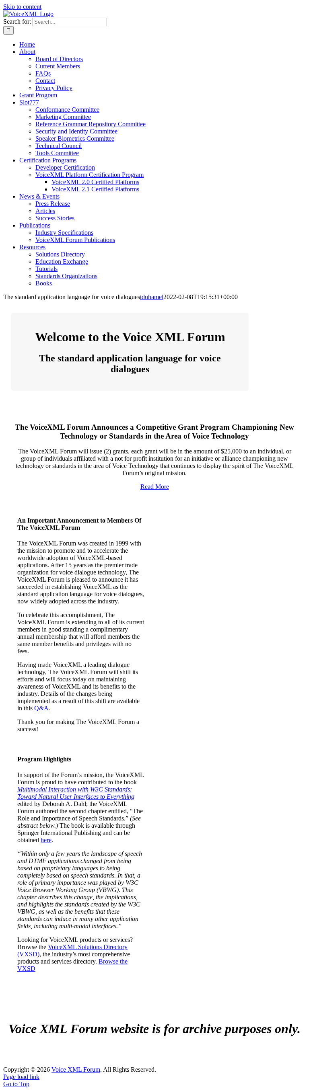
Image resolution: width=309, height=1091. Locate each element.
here (46, 840)
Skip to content (22, 6)
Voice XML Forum (76, 1069)
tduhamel (151, 296)
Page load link (21, 1076)
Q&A (41, 708)
